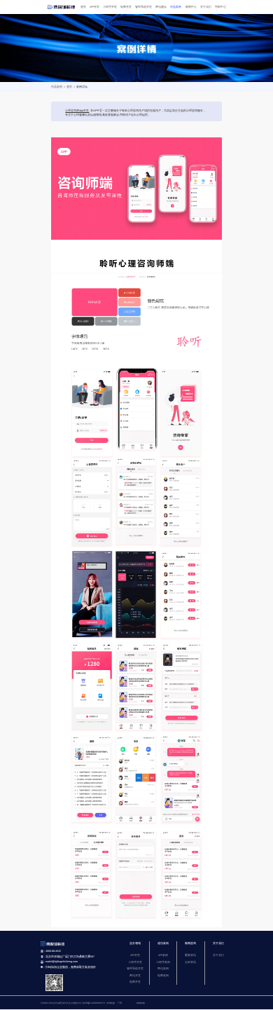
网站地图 (140, 1003)
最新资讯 (190, 955)
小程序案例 (163, 962)
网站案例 (163, 968)
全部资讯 (190, 962)
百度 (120, 1003)
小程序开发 (110, 7)
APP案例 (163, 955)
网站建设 (161, 7)
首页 (83, 7)
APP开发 (94, 7)
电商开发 (126, 7)
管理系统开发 (143, 7)
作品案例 (175, 7)
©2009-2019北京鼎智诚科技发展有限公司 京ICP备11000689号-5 (73, 1003)
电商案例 (163, 975)
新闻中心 (191, 7)
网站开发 (135, 975)
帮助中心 (220, 7)
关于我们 (205, 7)
